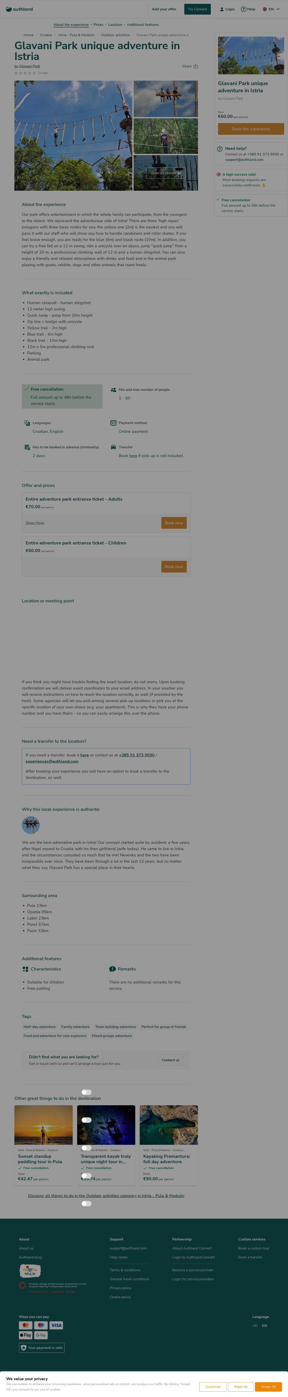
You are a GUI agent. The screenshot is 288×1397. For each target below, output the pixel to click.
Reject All (241, 1387)
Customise (213, 1387)
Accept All (268, 1387)
